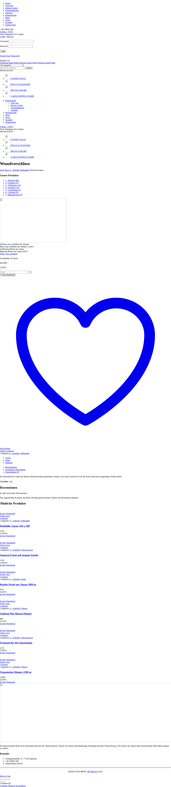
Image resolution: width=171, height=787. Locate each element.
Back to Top (5, 776)
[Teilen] (6, 779)
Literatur (9, 13)
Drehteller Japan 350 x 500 (15, 526)
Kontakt (8, 22)
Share (7, 460)
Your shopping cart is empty (12, 34)
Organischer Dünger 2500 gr (16, 672)
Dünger (24, 608)
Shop (7, 18)
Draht (23, 579)
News (7, 20)
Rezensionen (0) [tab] (12, 472)
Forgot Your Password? (10, 56)
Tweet (8, 458)
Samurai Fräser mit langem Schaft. (19, 555)
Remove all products (17, 786)
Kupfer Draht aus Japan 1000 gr (18, 584)
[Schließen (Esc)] (9, 779)
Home (8, 3)
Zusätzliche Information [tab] (15, 469)
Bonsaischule (11, 15)
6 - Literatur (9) (11, 192)
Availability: (5, 258)
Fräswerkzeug (27, 550)
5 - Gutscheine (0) (13, 190)
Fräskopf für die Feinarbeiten (16, 642)
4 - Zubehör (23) (12, 187)
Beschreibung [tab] (11, 467)
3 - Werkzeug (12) (13, 185)
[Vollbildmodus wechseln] (4, 779)
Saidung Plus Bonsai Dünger (16, 613)
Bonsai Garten (11, 8)
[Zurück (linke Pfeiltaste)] (1, 781)
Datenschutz (10, 25)
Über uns (9, 6)
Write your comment (8, 254)
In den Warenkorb (8, 275)
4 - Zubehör (15, 170)
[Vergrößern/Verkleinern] (1, 779)
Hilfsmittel (24, 170)
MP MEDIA (92, 771)
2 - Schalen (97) (12, 183)
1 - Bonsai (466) (12, 180)
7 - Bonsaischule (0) (13, 195)
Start (2, 170)
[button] (7, 513)
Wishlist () (5, 60)
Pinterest (9, 463)
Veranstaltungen (12, 10)
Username (4, 41)
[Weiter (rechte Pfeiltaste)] (4, 781)
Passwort (4, 46)
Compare (4, 786)
